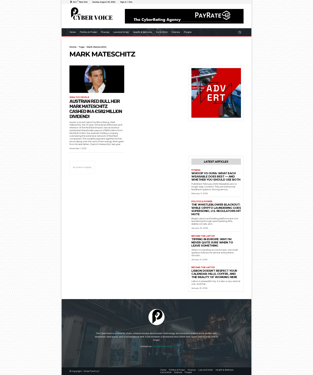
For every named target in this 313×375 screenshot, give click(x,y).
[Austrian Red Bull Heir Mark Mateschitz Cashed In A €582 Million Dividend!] (96, 79)
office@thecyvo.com (162, 346)
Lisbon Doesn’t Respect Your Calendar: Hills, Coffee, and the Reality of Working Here (214, 274)
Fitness (195, 170)
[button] (240, 32)
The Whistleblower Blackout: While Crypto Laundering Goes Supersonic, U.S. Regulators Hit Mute (216, 209)
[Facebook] (149, 354)
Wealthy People (79, 97)
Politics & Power (201, 201)
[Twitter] (164, 354)
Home (72, 47)
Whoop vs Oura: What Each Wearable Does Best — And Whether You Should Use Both (215, 176)
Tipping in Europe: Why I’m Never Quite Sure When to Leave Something (212, 242)
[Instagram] (156, 354)
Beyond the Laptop (203, 236)
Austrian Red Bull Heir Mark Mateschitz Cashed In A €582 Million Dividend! (95, 109)
